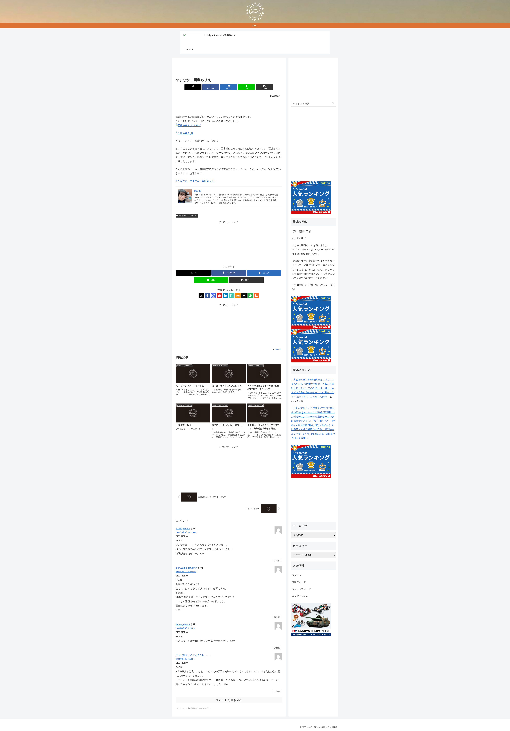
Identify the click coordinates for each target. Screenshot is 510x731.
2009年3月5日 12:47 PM (186, 572)
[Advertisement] (229, 68)
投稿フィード (299, 582)
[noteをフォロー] (231, 295)
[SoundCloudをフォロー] (238, 295)
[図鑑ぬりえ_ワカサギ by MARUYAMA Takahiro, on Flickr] (188, 125)
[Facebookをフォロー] (207, 295)
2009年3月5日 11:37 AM (186, 532)
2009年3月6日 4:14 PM (185, 659)
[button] (264, 87)
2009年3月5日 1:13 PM (185, 628)
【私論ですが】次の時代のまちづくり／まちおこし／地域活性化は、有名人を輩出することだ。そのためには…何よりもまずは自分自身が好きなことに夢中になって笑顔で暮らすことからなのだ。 (313, 269)
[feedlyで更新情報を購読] (250, 295)
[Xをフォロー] (201, 295)
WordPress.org (300, 596)
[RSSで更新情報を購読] (256, 295)
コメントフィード (301, 589)
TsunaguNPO (183, 528)
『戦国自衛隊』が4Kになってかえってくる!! (313, 287)
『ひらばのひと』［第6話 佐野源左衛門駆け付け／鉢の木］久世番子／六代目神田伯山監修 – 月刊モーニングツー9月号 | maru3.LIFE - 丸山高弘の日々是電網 (313, 429)
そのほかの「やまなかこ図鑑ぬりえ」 (196, 181)
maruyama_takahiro (186, 568)
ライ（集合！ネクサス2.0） (190, 655)
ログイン (296, 575)
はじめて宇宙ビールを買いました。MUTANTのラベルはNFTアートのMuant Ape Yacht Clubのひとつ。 (313, 249)
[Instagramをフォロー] (213, 295)
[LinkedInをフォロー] (225, 295)
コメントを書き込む (228, 700)
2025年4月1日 (299, 238)
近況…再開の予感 (301, 231)
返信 (278, 560)
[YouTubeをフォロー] (219, 295)
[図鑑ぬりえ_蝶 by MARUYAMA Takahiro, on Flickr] (184, 133)
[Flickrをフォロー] (244, 295)
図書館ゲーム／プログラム (188, 216)
